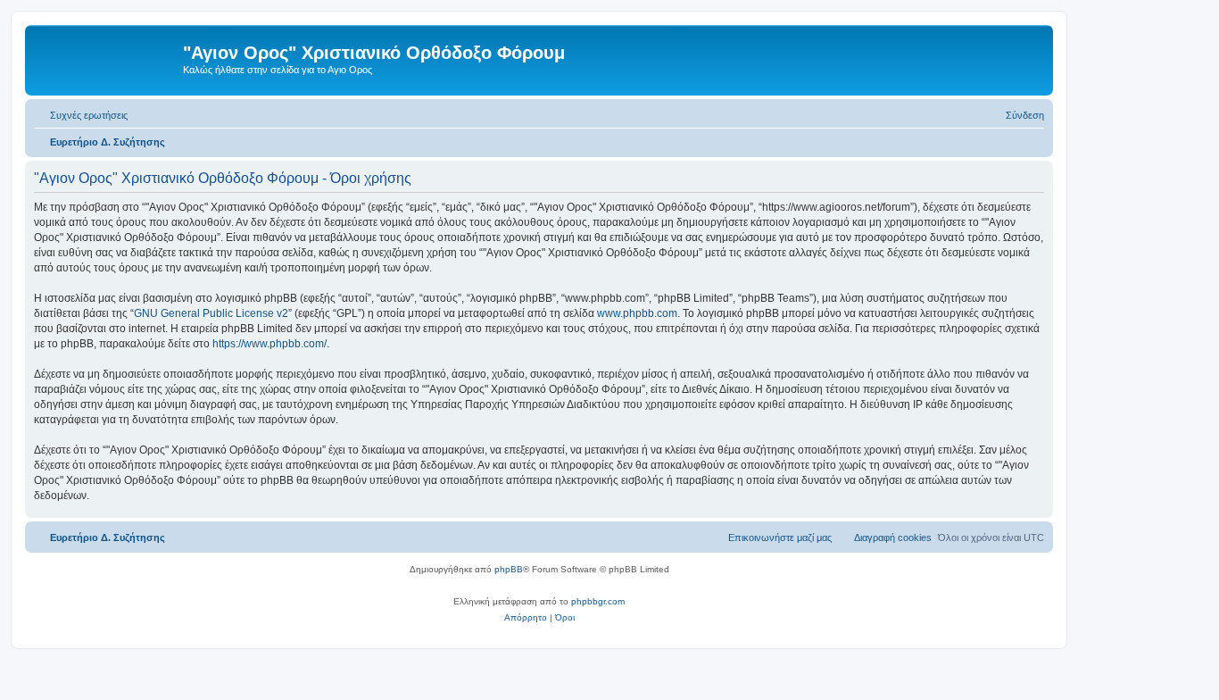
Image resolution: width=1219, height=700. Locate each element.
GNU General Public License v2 (211, 313)
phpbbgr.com (598, 601)
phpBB (508, 569)
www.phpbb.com (637, 313)
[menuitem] (81, 115)
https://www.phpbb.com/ (269, 344)
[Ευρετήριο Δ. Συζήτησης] (106, 58)
